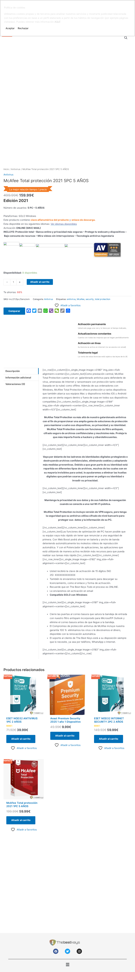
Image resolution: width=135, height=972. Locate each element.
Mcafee (80, 299)
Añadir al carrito (39, 281)
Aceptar (10, 28)
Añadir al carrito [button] (20, 738)
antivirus (71, 299)
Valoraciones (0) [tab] (15, 384)
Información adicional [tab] (18, 377)
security (90, 299)
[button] (126, 38)
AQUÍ (57, 21)
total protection (102, 299)
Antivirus (15, 169)
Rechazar (23, 28)
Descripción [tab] (12, 371)
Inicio (6, 169)
